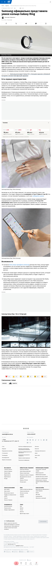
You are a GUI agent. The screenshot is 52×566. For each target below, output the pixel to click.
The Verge (9, 20)
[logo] (8, 2)
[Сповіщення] (50, 2)
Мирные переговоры (24, 473)
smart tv (22, 551)
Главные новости (8, 469)
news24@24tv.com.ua (7, 434)
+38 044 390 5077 (31, 434)
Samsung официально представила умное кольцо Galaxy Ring (23, 5)
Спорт (21, 504)
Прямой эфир (7, 473)
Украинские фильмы (24, 491)
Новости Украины (8, 471)
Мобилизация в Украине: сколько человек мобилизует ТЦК (42, 481)
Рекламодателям (5, 457)
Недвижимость (8, 504)
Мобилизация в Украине (42, 467)
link (27, 440)
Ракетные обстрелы (24, 469)
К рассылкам (43, 521)
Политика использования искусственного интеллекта (24, 449)
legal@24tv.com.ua (19, 545)
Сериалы (22, 496)
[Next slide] (48, 329)
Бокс (21, 506)
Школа (37, 492)
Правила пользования (6, 459)
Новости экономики (9, 487)
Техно (3, 5)
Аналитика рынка (8, 506)
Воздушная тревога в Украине (26, 474)
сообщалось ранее (38, 196)
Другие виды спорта (24, 513)
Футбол (21, 508)
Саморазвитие (39, 496)
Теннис (21, 509)
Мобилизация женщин (41, 474)
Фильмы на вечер (24, 493)
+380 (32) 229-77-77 (12, 544)
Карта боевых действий (25, 471)
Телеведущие (5, 455)
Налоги (5, 498)
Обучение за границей (41, 498)
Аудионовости (7, 476)
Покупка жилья (7, 508)
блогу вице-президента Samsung (19, 265)
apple (15, 551)
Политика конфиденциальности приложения (25, 452)
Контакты (37, 446)
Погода (5, 478)
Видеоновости (7, 474)
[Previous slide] (4, 329)
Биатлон (22, 511)
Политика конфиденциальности (25, 446)
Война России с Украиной (26, 467)
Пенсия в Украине (8, 500)
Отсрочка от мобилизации (42, 478)
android (7, 551)
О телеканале (5, 453)
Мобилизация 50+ (40, 472)
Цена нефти (7, 489)
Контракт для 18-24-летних (42, 476)
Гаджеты (7, 5)
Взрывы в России (24, 480)
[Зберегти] (45, 23)
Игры (36, 457)
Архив (36, 453)
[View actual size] (45, 317)
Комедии (22, 494)
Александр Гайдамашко (10, 17)
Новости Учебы (40, 487)
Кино (21, 487)
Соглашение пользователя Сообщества (24, 455)
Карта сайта (37, 455)
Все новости (7, 467)
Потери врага (23, 481)
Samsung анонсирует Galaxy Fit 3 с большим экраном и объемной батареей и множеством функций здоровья (26, 75)
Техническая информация (23, 460)
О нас (3, 446)
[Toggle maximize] (48, 317)
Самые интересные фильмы (26, 489)
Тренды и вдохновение (9, 509)
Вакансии (37, 448)
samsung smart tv (30, 551)
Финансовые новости (9, 493)
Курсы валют (7, 491)
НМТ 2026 (38, 494)
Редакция (4, 448)
